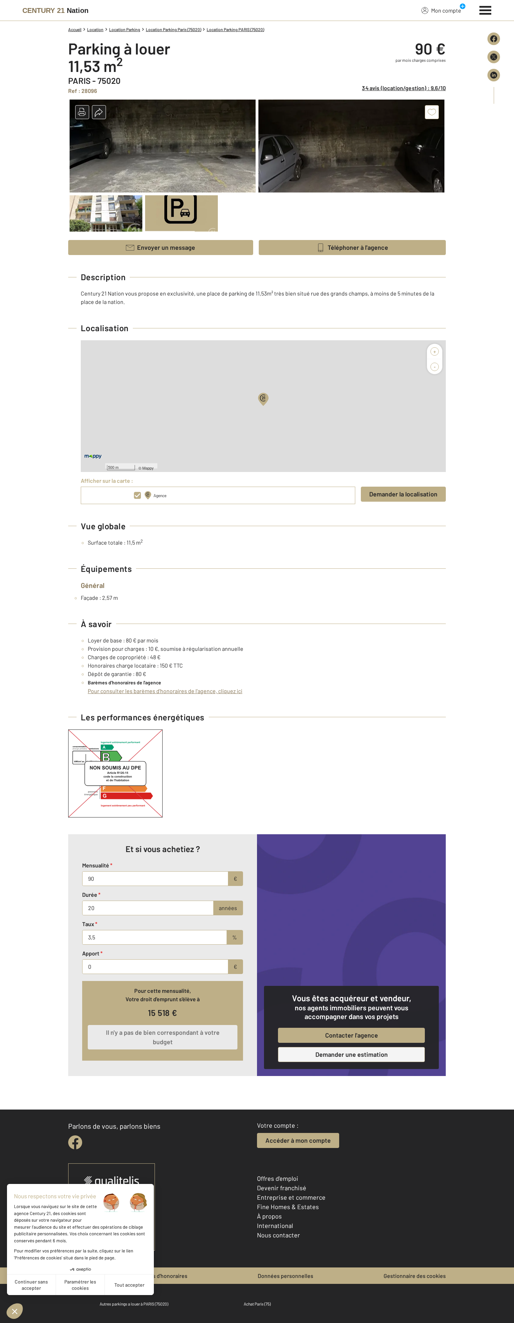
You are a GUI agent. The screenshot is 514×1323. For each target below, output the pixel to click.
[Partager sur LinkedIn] (493, 75)
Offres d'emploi (277, 1178)
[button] (82, 112)
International (275, 1225)
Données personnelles (285, 1275)
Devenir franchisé (281, 1188)
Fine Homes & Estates (288, 1207)
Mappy (148, 468)
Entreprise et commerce (291, 1197)
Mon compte (446, 10)
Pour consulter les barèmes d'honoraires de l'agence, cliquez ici (165, 691)
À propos (269, 1216)
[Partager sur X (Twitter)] (493, 57)
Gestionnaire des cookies (415, 1275)
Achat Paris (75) (257, 1303)
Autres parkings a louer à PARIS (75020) (134, 1303)
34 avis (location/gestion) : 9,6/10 (404, 88)
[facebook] (75, 1142)
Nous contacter (278, 1235)
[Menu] (485, 9)
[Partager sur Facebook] (493, 38)
